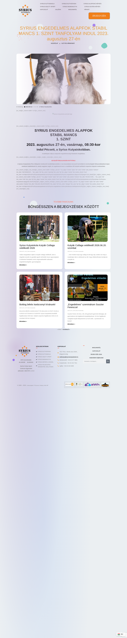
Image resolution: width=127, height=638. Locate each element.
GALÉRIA (58, 9)
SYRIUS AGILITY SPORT (47, 6)
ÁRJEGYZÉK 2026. (96, 354)
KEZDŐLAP (54, 43)
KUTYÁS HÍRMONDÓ (68, 43)
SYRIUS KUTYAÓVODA (69, 3)
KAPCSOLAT (44, 9)
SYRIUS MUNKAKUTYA (70, 6)
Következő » (66, 329)
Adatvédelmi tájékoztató (96, 357)
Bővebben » (23, 265)
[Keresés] (108, 361)
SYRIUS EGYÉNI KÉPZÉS (92, 6)
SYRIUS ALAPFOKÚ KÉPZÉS (92, 3)
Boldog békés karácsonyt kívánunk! (37, 304)
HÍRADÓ (86, 9)
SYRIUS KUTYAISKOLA (47, 3)
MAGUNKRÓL (72, 9)
